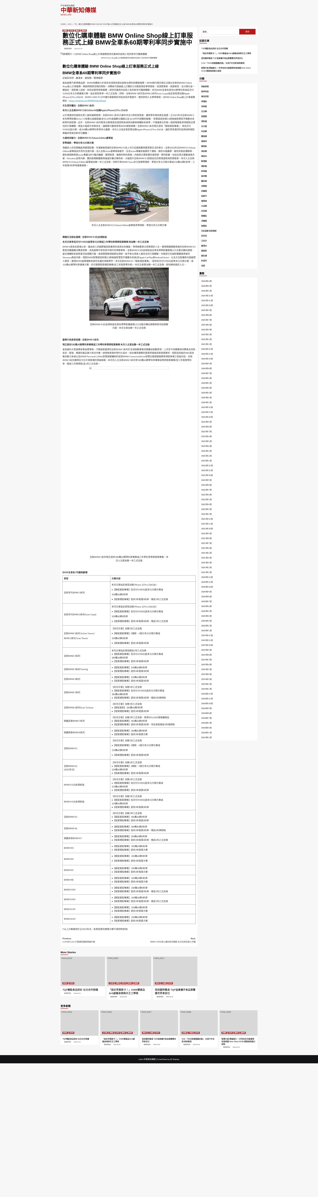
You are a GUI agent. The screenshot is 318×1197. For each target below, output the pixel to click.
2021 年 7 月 (206, 543)
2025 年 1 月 (206, 344)
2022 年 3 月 (206, 509)
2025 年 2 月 (206, 339)
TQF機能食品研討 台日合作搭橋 (214, 48)
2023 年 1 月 (206, 461)
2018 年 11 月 (207, 698)
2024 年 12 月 (207, 349)
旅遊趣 (204, 116)
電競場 (204, 201)
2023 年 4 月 (206, 446)
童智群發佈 (68, 49)
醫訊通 (204, 181)
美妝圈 (204, 151)
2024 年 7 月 (206, 373)
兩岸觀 (204, 176)
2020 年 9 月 (206, 592)
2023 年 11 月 (207, 412)
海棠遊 (204, 106)
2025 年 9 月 (206, 310)
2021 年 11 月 (207, 524)
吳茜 (203, 265)
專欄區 (204, 216)
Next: (173, 940)
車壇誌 (65, 30)
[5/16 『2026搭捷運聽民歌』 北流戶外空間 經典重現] (199, 1023)
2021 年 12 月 (207, 519)
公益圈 (164, 983)
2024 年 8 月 (206, 368)
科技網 (204, 131)
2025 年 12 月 (207, 296)
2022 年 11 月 (207, 470)
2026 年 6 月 (206, 281)
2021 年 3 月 (206, 563)
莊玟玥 (71, 30)
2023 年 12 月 (207, 407)
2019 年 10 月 (207, 645)
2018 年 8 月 (206, 713)
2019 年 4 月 (206, 674)
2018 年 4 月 (206, 728)
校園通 (204, 191)
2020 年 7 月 (206, 601)
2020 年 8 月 (206, 597)
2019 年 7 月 (206, 660)
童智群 (84, 30)
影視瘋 (204, 171)
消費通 (118, 983)
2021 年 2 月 (206, 567)
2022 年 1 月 (206, 514)
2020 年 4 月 (206, 616)
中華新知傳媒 (78, 10)
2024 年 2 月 (206, 398)
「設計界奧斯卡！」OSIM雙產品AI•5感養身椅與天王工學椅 (226, 53)
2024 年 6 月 (206, 378)
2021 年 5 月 (206, 553)
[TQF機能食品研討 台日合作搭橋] (83, 971)
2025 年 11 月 (207, 300)
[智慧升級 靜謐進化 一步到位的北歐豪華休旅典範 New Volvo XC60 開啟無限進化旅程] (239, 1023)
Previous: (78, 940)
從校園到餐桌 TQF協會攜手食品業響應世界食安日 (222, 58)
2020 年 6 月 (206, 606)
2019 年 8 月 (206, 655)
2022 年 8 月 (206, 485)
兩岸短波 (205, 91)
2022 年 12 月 (207, 465)
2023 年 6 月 (206, 436)
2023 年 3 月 (206, 451)
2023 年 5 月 (206, 441)
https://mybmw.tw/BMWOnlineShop (87, 100)
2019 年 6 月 (206, 664)
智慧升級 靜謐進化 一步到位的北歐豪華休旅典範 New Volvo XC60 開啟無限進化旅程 (226, 69)
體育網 (204, 136)
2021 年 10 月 (207, 529)
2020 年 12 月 (207, 577)
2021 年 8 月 (206, 538)
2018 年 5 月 (206, 723)
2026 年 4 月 (206, 286)
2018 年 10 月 (207, 703)
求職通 (204, 221)
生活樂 (111, 983)
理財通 (204, 121)
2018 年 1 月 (206, 732)
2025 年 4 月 (206, 330)
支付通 (204, 126)
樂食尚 (65, 983)
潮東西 (204, 141)
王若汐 (204, 241)
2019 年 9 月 (206, 650)
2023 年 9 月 (206, 422)
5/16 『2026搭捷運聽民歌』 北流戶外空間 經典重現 (222, 63)
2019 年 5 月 (206, 669)
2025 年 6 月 (206, 325)
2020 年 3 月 (206, 621)
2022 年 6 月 (206, 495)
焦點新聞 (205, 86)
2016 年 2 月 (206, 737)
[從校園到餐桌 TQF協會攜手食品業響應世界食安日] (175, 971)
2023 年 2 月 (206, 456)
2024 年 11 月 (207, 354)
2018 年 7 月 (206, 718)
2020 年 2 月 (206, 626)
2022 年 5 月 (206, 499)
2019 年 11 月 (207, 640)
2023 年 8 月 (206, 427)
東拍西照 (205, 96)
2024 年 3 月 (206, 393)
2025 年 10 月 (207, 305)
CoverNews (162, 1059)
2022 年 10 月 (207, 475)
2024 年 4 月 (206, 388)
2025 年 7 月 (206, 320)
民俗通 (204, 211)
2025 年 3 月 (206, 334)
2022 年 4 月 (206, 504)
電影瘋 (204, 166)
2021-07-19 (78, 49)
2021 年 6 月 (206, 548)
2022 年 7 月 (206, 490)
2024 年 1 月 (206, 402)
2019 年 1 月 (206, 689)
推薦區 (204, 226)
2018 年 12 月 (207, 694)
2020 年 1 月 (206, 630)
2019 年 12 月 (207, 635)
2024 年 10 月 (207, 359)
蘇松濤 (204, 256)
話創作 (204, 196)
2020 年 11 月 (207, 582)
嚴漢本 (78, 30)
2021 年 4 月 (206, 558)
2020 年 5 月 (206, 611)
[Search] (256, 23)
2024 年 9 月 (206, 364)
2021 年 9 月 (206, 533)
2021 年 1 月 (206, 572)
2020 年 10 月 (207, 587)
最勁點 (204, 146)
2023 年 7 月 (206, 431)
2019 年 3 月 (206, 679)
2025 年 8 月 (206, 315)
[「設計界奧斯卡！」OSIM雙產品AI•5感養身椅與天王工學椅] (129, 971)
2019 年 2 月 (206, 684)
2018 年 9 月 (206, 708)
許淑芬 (204, 260)
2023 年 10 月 (207, 417)
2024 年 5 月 (206, 383)
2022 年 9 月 (206, 480)
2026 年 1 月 (206, 291)
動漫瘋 (204, 161)
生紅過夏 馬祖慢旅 (209, 231)
